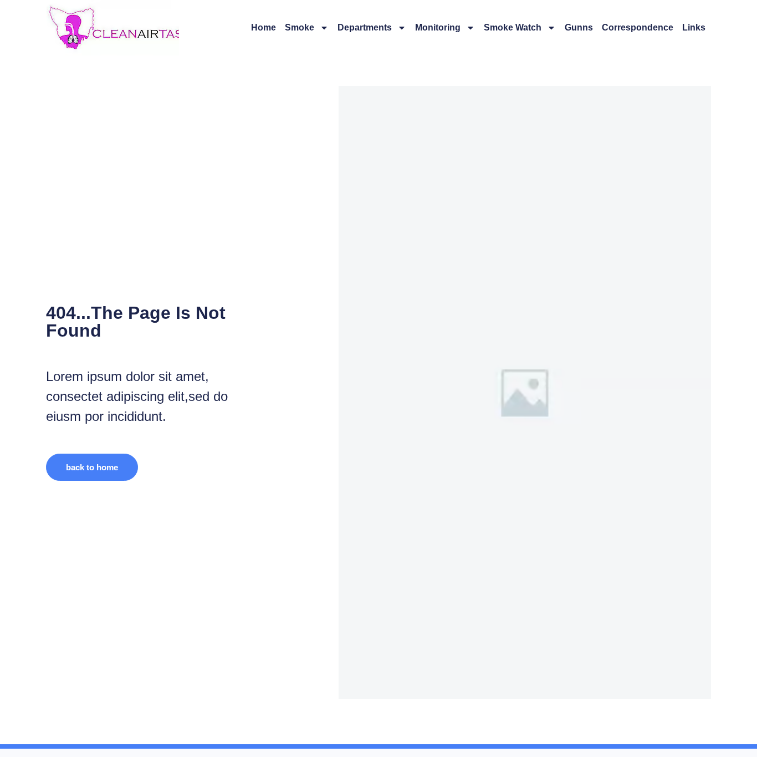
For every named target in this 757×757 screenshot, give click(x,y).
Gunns (579, 27)
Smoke (299, 27)
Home (263, 27)
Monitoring (438, 27)
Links (693, 27)
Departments (364, 27)
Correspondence (637, 27)
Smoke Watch (512, 27)
